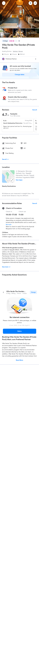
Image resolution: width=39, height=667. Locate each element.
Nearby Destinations (9, 186)
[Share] (35, 3)
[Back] (3, 3)
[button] (8, 176)
